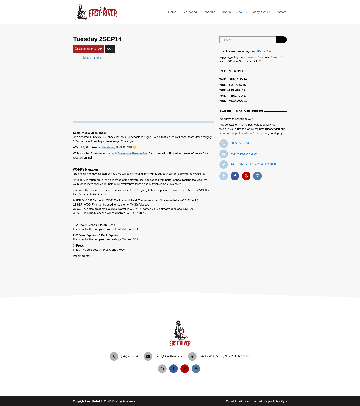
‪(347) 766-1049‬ (130, 356)
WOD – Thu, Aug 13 (233, 95)
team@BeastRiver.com (244, 153)
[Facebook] (236, 176)
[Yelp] (224, 176)
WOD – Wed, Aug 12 (233, 100)
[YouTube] (247, 176)
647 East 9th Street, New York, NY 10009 (225, 356)
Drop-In (226, 12)
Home (172, 12)
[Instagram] (258, 176)
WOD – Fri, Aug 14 (232, 90)
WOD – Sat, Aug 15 (232, 84)
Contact (281, 12)
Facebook (108, 147)
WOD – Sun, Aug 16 (233, 79)
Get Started (189, 12)
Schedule (208, 12)
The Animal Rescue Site (132, 153)
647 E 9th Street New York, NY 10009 (254, 164)
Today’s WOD (261, 12)
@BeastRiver (264, 51)
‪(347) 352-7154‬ (239, 143)
